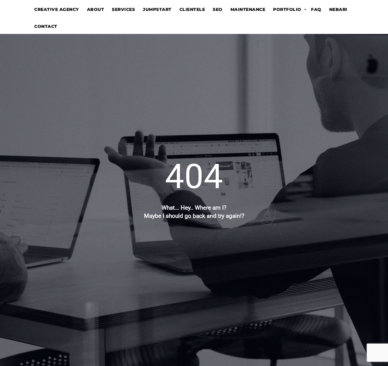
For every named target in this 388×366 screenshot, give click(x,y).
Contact (45, 26)
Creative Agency (56, 9)
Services (123, 9)
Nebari (338, 9)
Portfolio (287, 9)
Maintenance (248, 9)
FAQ (316, 9)
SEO (217, 9)
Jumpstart (157, 9)
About (95, 9)
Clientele (192, 9)
